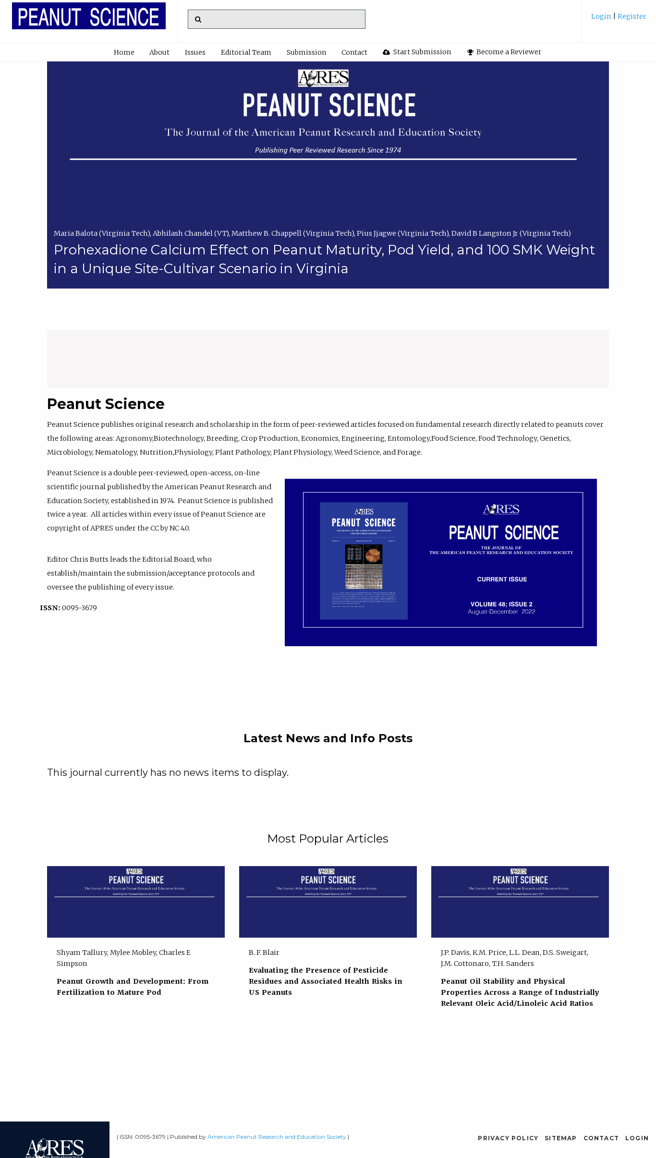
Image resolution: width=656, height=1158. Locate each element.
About (159, 52)
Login (602, 16)
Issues (195, 52)
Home (124, 52)
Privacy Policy (508, 1138)
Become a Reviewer (508, 52)
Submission (306, 52)
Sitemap (561, 1138)
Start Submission (421, 52)
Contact (354, 52)
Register (631, 16)
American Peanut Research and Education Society (276, 1136)
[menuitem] (618, 20)
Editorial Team (246, 52)
